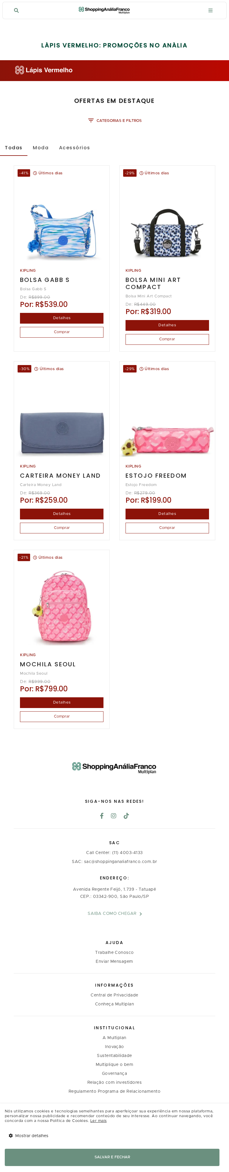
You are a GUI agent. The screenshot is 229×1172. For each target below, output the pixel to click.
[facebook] (102, 816)
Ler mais (98, 1121)
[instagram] (114, 816)
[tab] (13, 147)
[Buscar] (16, 10)
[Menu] (210, 10)
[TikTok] (126, 816)
